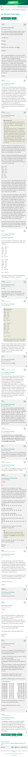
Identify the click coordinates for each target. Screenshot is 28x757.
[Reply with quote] (25, 25)
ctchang (2, 230)
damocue (3, 474)
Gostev (2, 550)
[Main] (14, 2)
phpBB (10, 753)
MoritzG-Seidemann (15, 743)
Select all (7, 681)
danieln (2, 640)
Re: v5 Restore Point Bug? (7, 83)
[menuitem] (25, 7)
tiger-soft (21, 743)
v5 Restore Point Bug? (10, 14)
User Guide (4, 293)
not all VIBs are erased (7, 605)
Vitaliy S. (3, 281)
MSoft (2, 400)
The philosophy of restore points (9, 478)
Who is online (5, 741)
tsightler (2, 80)
